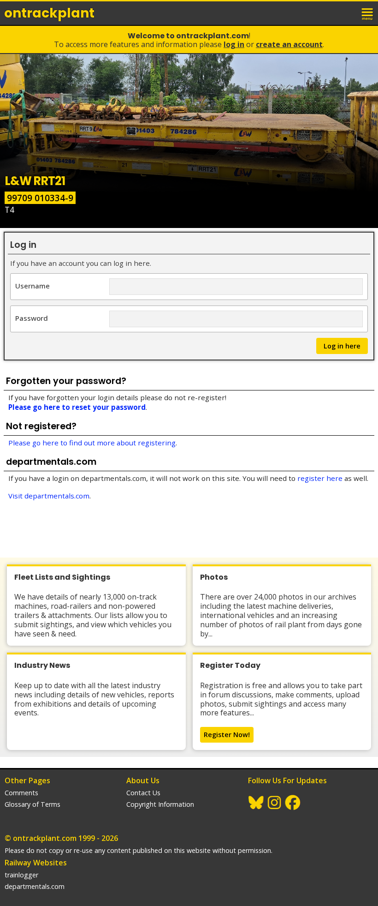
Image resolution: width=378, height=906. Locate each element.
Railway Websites (36, 863)
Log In (234, 44)
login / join (347, 13)
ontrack (49, 13)
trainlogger (21, 874)
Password (31, 317)
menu (368, 13)
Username (32, 285)
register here (320, 478)
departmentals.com (35, 886)
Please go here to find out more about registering (92, 442)
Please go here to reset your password (77, 407)
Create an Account (289, 44)
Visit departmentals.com (48, 495)
